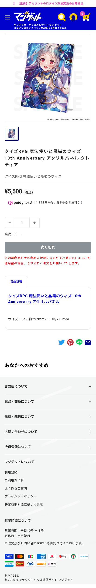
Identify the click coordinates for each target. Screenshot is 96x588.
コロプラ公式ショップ (26, 28)
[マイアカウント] (73, 17)
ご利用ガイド (14, 480)
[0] (86, 17)
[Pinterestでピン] (70, 342)
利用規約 (11, 472)
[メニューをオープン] (7, 17)
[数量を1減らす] (10, 223)
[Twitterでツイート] (61, 342)
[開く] (62, 17)
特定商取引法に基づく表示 (24, 504)
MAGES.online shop (53, 28)
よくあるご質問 (16, 488)
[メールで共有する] (88, 342)
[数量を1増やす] (34, 223)
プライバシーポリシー (21, 496)
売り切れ (48, 247)
